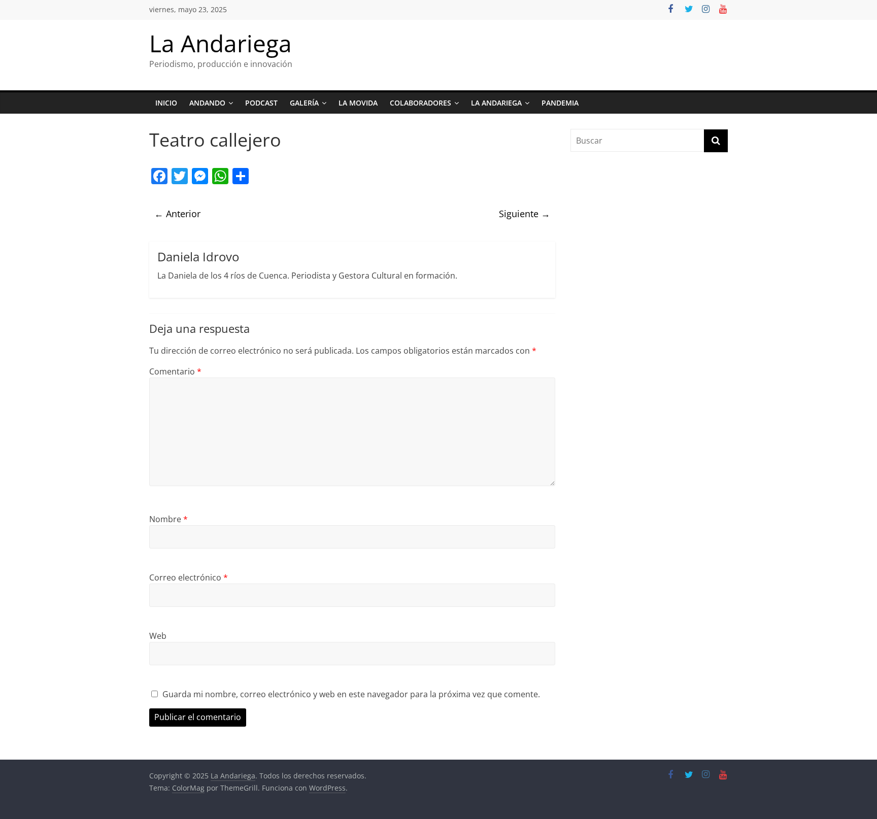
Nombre (168, 519)
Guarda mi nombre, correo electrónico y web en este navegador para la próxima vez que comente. (351, 694)
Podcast (261, 103)
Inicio (166, 103)
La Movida (358, 103)
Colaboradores (420, 103)
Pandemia (560, 103)
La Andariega (220, 43)
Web (157, 635)
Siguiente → (524, 214)
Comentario (175, 371)
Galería (304, 103)
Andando (207, 103)
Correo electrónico (188, 577)
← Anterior (177, 214)
